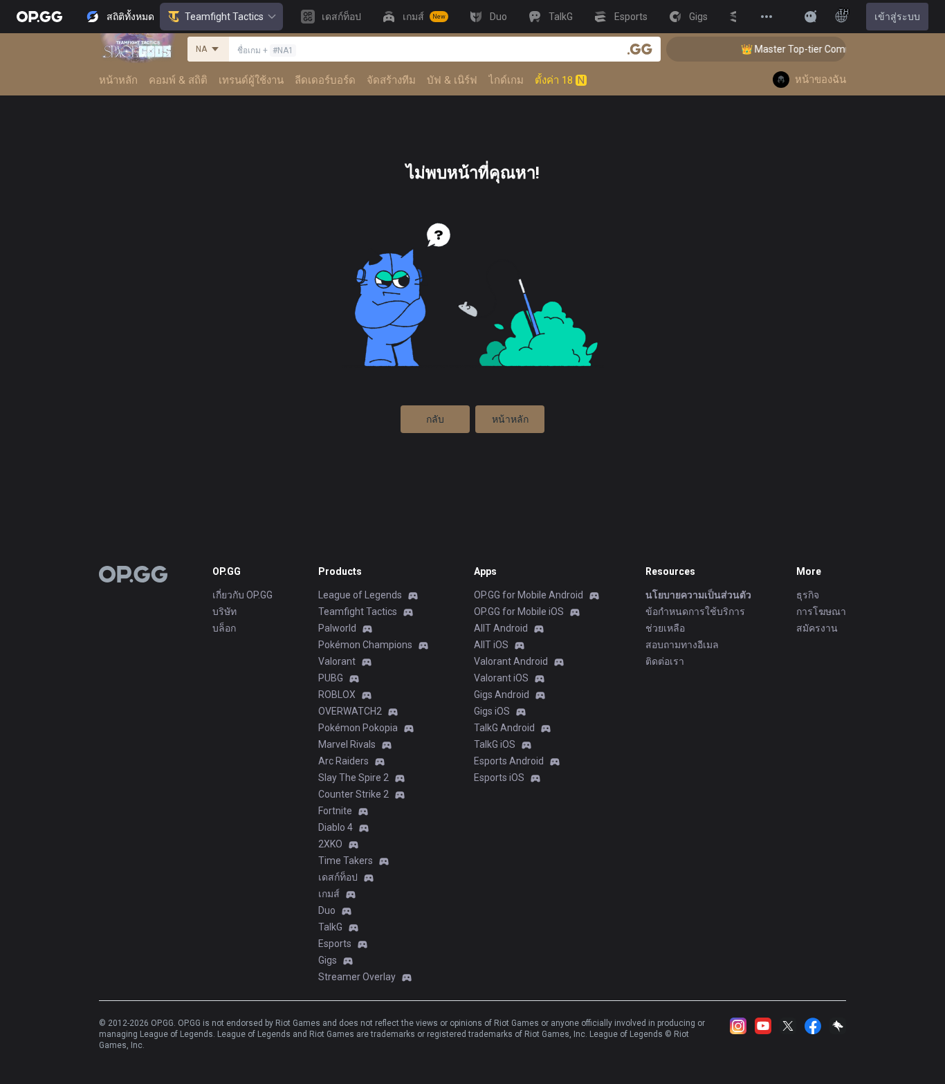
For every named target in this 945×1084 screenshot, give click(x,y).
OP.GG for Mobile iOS (519, 611)
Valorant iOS (501, 677)
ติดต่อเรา (664, 661)
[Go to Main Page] (39, 16)
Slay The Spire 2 (353, 777)
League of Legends (360, 594)
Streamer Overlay (357, 976)
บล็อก (224, 628)
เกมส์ (329, 893)
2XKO (330, 843)
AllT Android (501, 628)
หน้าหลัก (510, 419)
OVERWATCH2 (350, 711)
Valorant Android (511, 661)
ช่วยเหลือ (665, 628)
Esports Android (509, 760)
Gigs (327, 960)
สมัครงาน (817, 628)
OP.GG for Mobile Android (528, 594)
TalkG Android (504, 727)
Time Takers (345, 860)
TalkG (330, 927)
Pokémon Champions (365, 644)
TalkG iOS (494, 744)
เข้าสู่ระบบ (897, 16)
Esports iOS (499, 777)
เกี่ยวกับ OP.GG (242, 594)
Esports (334, 943)
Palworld (337, 628)
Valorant (337, 661)
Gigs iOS (492, 711)
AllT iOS (491, 644)
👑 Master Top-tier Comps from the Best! (821, 49)
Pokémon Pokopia (358, 727)
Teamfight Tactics (224, 16)
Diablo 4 (335, 827)
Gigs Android (501, 694)
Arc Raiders (343, 760)
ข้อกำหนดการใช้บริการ (695, 611)
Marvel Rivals (347, 744)
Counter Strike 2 (353, 794)
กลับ (435, 419)
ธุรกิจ (807, 594)
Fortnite (335, 810)
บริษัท (224, 611)
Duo (327, 910)
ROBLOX (337, 694)
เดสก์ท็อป (338, 877)
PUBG (330, 677)
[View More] (766, 16)
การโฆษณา (821, 611)
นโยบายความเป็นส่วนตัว (698, 594)
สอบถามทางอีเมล (682, 644)
